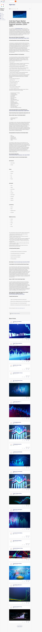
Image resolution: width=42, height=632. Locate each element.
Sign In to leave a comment (16, 313)
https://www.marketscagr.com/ (20, 308)
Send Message (3, 19)
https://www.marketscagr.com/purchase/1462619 (16, 294)
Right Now (2, 14)
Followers (2, 18)
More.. (28, 339)
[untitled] (19, 14)
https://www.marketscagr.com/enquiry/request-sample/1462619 (19, 38)
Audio (2, 17)
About (2, 13)
